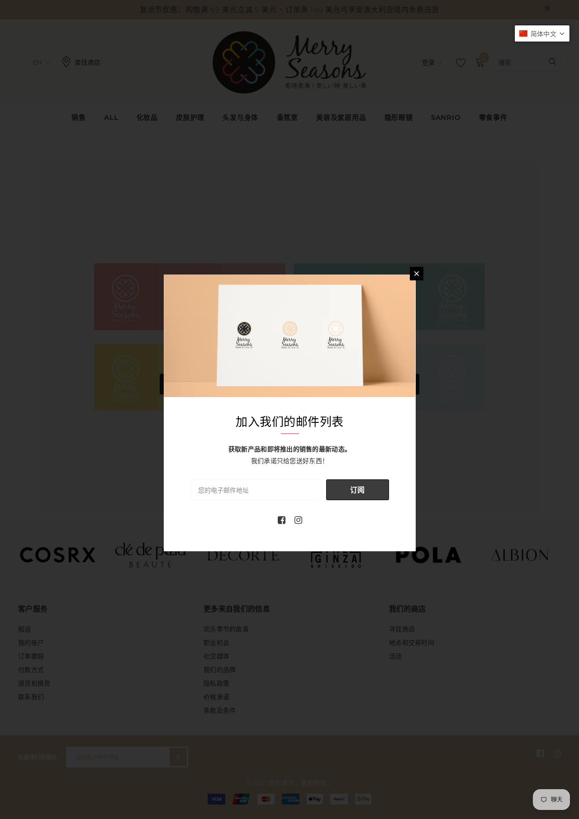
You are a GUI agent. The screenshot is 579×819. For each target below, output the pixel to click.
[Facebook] (281, 520)
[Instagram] (298, 520)
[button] (542, 33)
